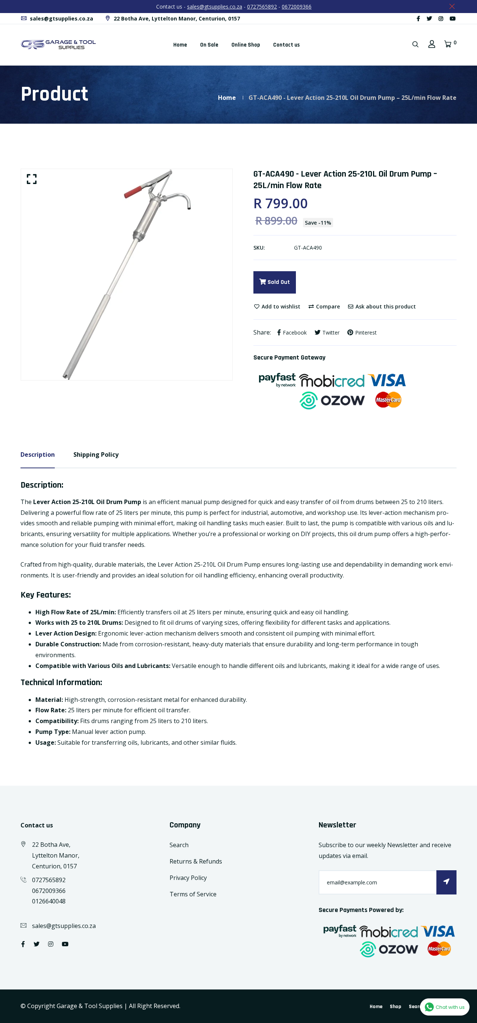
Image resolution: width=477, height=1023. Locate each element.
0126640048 (49, 901)
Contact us (286, 44)
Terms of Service (193, 894)
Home (180, 44)
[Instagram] (441, 18)
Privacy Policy (188, 878)
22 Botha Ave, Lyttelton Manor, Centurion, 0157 (176, 18)
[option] (126, 274)
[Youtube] (453, 18)
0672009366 (297, 6)
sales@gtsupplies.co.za (214, 6)
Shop (395, 1006)
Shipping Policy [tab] (96, 454)
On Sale (209, 44)
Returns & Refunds (196, 861)
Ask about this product (385, 306)
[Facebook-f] (418, 18)
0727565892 (262, 6)
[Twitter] (429, 18)
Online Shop (245, 44)
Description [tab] (37, 454)
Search (179, 845)
